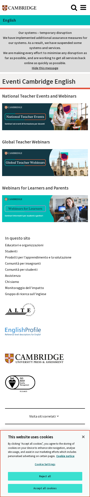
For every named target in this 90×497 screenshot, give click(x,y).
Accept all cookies (44, 488)
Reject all (45, 476)
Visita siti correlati (42, 416)
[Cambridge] (19, 7)
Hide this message (45, 68)
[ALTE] (20, 324)
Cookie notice (65, 456)
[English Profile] (23, 343)
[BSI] (20, 400)
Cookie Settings (45, 464)
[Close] (83, 436)
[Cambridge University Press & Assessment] (34, 372)
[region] (45, 463)
